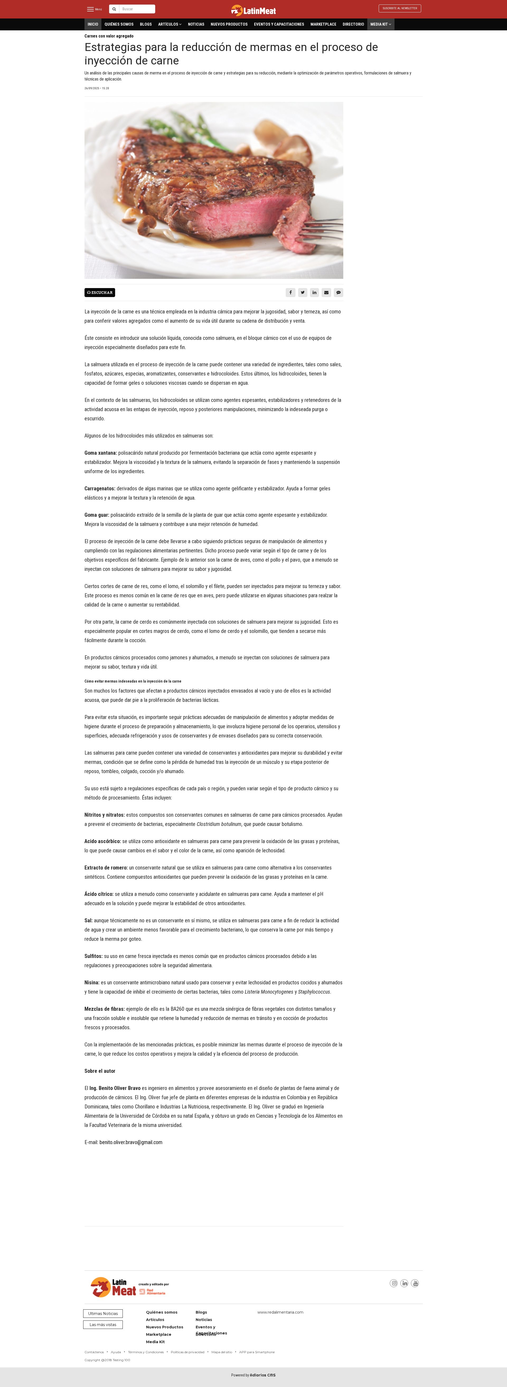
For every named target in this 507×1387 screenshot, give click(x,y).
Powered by (253, 1375)
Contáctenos (94, 1352)
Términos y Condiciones (146, 1352)
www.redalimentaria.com (280, 1312)
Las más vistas (103, 1324)
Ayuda (116, 1352)
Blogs (146, 24)
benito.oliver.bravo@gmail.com (131, 1142)
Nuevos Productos (229, 24)
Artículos (168, 24)
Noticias (196, 24)
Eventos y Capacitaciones (279, 24)
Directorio (353, 24)
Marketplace (323, 24)
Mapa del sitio (222, 1352)
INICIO (93, 24)
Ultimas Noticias (103, 1313)
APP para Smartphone (257, 1352)
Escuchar (101, 292)
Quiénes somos (119, 24)
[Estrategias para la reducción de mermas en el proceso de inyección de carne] (213, 190)
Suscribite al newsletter (400, 8)
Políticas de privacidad (187, 1352)
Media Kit (379, 24)
